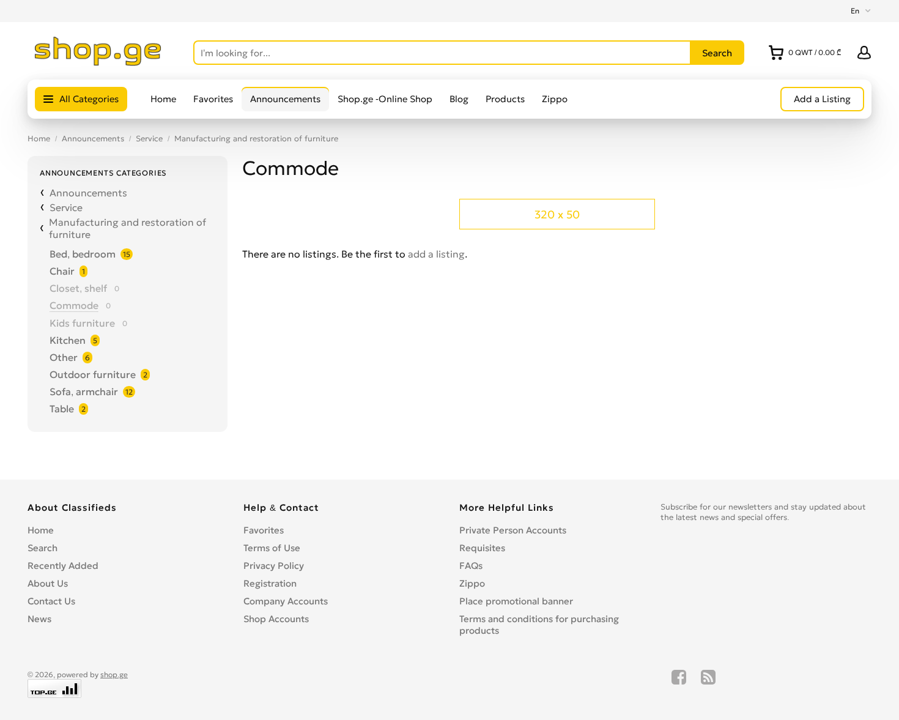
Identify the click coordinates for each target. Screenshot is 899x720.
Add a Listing (822, 99)
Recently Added (63, 565)
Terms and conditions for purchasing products (539, 624)
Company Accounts (285, 601)
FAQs (471, 565)
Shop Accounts (276, 619)
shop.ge (114, 674)
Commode (74, 305)
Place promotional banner (516, 601)
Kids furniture (82, 323)
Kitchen (68, 340)
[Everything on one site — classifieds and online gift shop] (98, 62)
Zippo (555, 99)
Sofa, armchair (84, 391)
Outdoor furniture (93, 374)
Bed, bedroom (83, 254)
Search (42, 548)
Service (149, 138)
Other (64, 357)
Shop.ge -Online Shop (385, 99)
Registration (270, 583)
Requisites (482, 548)
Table (62, 409)
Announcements (285, 99)
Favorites (213, 99)
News (39, 619)
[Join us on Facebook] (678, 684)
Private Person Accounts (512, 530)
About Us (48, 583)
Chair (62, 271)
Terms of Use (271, 548)
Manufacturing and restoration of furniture (256, 138)
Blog (459, 99)
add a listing (436, 254)
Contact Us (51, 601)
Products (505, 99)
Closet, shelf (78, 288)
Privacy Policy (273, 565)
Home (163, 99)
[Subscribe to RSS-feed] (708, 684)
